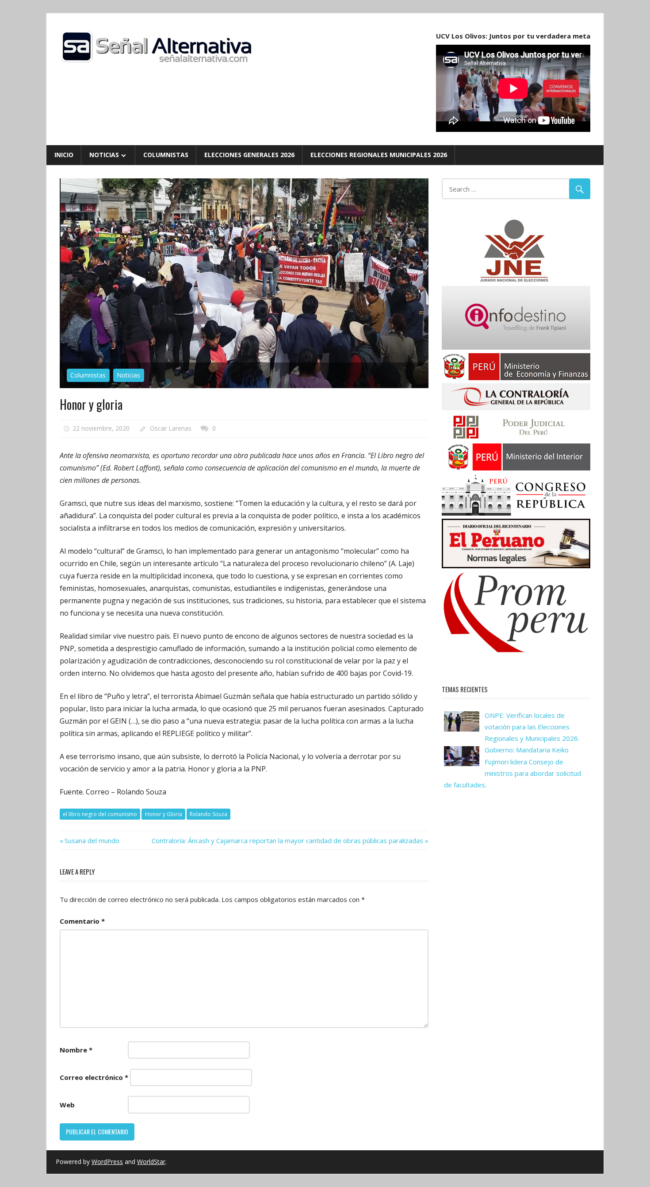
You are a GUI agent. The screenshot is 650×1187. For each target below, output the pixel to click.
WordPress (107, 1161)
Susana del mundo (91, 840)
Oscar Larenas (170, 428)
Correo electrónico (94, 1077)
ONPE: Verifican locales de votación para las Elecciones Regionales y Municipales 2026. (532, 727)
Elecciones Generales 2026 (249, 154)
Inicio (63, 154)
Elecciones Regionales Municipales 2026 (378, 154)
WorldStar (151, 1161)
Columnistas (165, 154)
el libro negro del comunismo (100, 814)
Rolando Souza (208, 814)
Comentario (82, 921)
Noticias (104, 154)
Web (67, 1104)
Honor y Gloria (163, 814)
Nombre (76, 1049)
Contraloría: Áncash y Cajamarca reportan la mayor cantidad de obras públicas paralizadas (287, 840)
